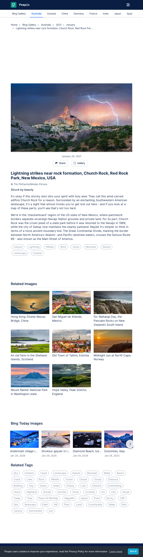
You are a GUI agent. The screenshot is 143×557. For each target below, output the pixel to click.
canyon (18, 246)
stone (17, 491)
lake (29, 479)
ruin (124, 504)
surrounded (35, 510)
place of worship (48, 498)
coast (17, 479)
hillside (50, 246)
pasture (96, 485)
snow (75, 491)
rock (63, 246)
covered (90, 491)
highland (32, 491)
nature (106, 246)
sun (51, 510)
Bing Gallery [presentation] (19, 13)
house (125, 491)
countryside (95, 504)
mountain (91, 246)
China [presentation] (65, 13)
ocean (69, 479)
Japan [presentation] (117, 13)
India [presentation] (105, 13)
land (79, 504)
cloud (76, 246)
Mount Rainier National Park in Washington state (29, 392)
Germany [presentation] (79, 13)
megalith (69, 498)
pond (97, 498)
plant (67, 504)
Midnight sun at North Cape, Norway (112, 357)
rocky (110, 498)
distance (113, 479)
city (113, 491)
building (18, 485)
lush (83, 485)
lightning (34, 246)
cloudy (98, 479)
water (107, 473)
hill (55, 504)
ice (103, 491)
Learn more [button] (115, 551)
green (56, 485)
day (31, 485)
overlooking (114, 485)
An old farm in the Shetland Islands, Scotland (29, 357)
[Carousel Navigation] (71, 446)
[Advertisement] (71, 57)
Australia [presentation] (36, 13)
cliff (122, 498)
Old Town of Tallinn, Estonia (70, 355)
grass (43, 485)
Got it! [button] (133, 551)
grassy (70, 485)
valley (111, 504)
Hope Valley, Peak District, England (69, 392)
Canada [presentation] (51, 13)
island (84, 498)
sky (16, 473)
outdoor (37, 253)
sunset (47, 491)
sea (16, 504)
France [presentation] (93, 13)
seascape (30, 504)
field (45, 504)
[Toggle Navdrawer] (128, 5)
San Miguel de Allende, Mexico (67, 318)
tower (17, 498)
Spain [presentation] (130, 13)
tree (29, 498)
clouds (83, 479)
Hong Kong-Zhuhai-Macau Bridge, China (28, 318)
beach (120, 473)
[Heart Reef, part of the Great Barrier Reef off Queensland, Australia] (129, 117)
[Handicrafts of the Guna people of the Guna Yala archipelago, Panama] (14, 117)
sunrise (62, 491)
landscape (20, 253)
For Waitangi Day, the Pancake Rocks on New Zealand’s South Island (109, 320)
